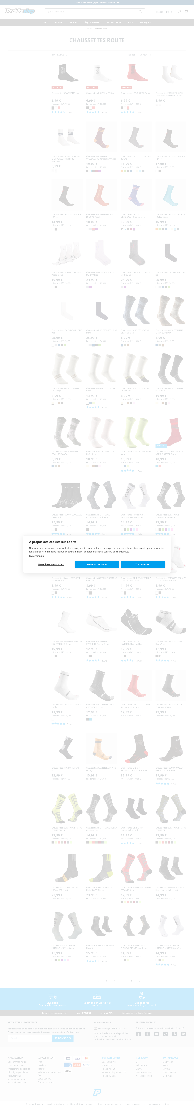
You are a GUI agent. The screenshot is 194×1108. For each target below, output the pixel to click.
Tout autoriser (142, 564)
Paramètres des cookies (51, 564)
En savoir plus (36, 555)
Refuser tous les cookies (97, 564)
